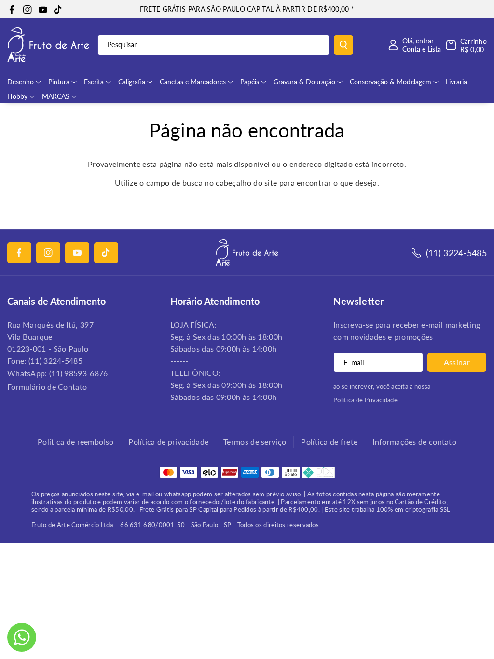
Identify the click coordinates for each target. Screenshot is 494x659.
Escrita (94, 82)
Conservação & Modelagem (390, 82)
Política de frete (329, 441)
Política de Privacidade (365, 400)
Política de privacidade (168, 441)
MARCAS (55, 96)
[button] (466, 44)
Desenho (20, 82)
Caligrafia (131, 82)
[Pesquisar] (343, 45)
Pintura (58, 82)
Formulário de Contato (47, 386)
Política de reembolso (75, 441)
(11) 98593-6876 (78, 373)
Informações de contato (414, 441)
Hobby (17, 96)
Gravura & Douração (304, 82)
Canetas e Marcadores (193, 82)
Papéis (249, 82)
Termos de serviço (254, 441)
